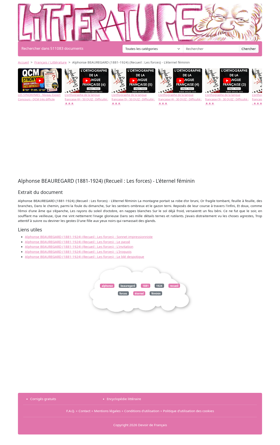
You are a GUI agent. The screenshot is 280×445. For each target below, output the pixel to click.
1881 (146, 285)
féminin (156, 293)
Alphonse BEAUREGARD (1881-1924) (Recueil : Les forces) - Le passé (77, 241)
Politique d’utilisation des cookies (188, 411)
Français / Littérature (50, 62)
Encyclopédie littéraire (124, 399)
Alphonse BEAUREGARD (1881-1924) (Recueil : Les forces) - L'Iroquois (78, 251)
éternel (139, 293)
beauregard (128, 285)
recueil (174, 285)
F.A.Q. (70, 411)
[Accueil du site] (140, 20)
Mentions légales (107, 411)
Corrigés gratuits (43, 399)
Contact (84, 411)
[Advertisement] (140, 144)
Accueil (23, 62)
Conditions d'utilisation (141, 411)
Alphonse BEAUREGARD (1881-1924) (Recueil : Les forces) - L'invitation (79, 246)
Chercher (249, 48)
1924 (159, 285)
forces (123, 293)
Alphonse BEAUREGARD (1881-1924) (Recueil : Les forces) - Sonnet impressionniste (89, 236)
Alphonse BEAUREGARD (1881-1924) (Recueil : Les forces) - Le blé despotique (84, 256)
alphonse (107, 285)
